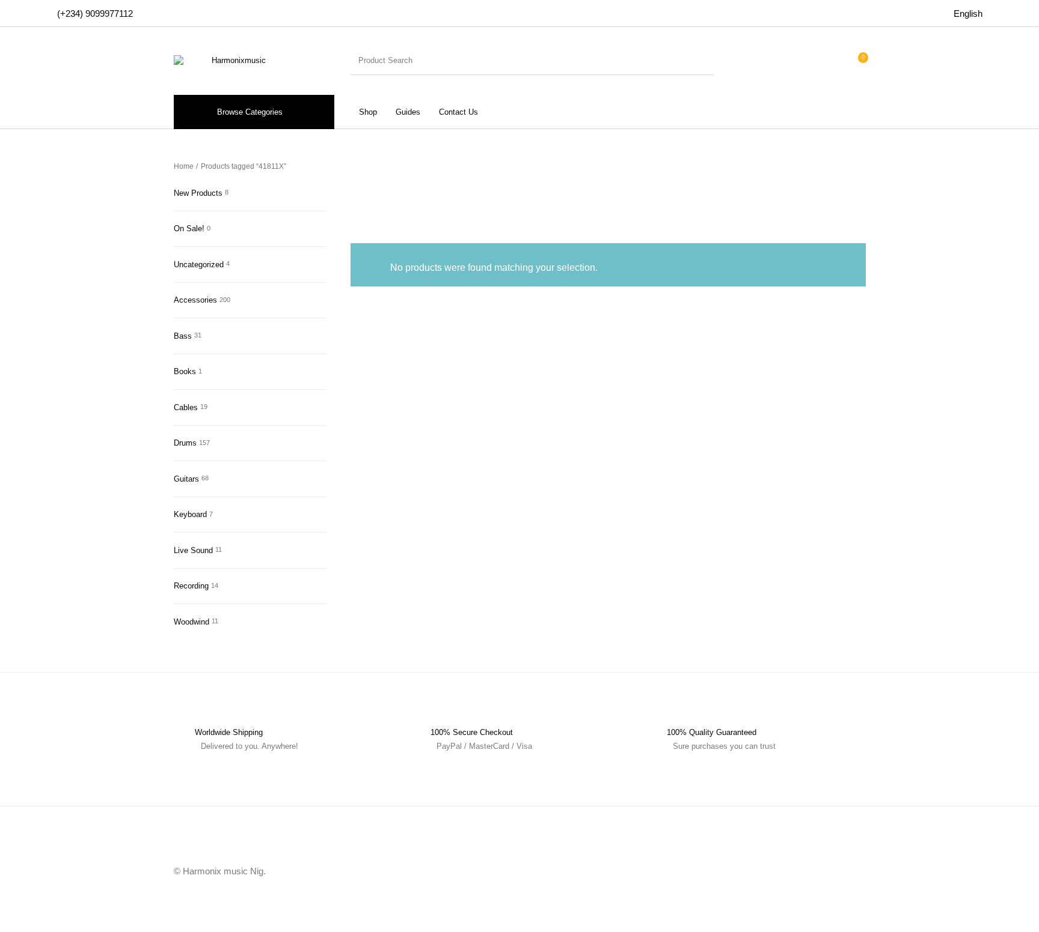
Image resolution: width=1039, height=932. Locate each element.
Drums (185, 442)
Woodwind (191, 621)
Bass (183, 335)
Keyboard (190, 514)
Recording (191, 585)
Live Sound (193, 550)
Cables (186, 407)
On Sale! (189, 228)
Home (184, 166)
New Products (198, 193)
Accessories (195, 299)
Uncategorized (199, 264)
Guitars (186, 478)
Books (185, 371)
